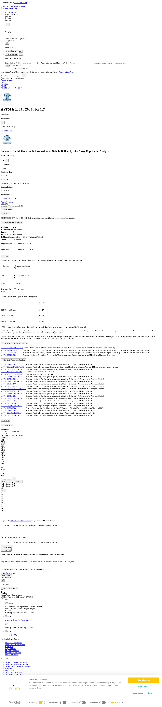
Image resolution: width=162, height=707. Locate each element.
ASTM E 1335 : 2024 (8, 198)
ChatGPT (6, 431)
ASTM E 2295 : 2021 (9, 353)
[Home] (9, 8)
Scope (6, 256)
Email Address (31, 63)
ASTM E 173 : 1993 (8, 408)
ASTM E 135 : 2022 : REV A (11, 398)
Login (8, 65)
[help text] (3, 122)
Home (3, 82)
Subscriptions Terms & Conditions (17, 664)
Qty (2, 488)
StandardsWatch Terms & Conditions (18, 666)
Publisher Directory (12, 655)
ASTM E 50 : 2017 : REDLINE (12, 367)
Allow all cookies (143, 680)
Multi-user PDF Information (15, 645)
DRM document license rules (20, 521)
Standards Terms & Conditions (16, 662)
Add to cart (8, 209)
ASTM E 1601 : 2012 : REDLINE (13, 389)
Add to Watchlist (7, 130)
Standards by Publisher (13, 653)
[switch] (63, 702)
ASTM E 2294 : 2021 (9, 355)
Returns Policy (10, 668)
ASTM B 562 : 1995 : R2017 (11, 372)
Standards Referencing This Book (14, 360)
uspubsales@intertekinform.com (16, 620)
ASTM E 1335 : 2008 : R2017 (11, 88)
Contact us (9, 647)
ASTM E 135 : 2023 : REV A (11, 381)
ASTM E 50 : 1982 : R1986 (11, 413)
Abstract (6, 214)
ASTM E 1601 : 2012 (9, 396)
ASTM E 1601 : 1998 (9, 384)
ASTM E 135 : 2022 (8, 410)
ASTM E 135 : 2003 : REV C (11, 406)
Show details (115, 703)
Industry (6, 420)
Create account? (16, 65)
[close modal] (7, 43)
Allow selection (144, 687)
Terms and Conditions (13, 674)
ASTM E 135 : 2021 (8, 401)
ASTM (3, 86)
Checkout (7, 550)
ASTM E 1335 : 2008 (25, 249)
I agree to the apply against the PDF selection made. (29, 521)
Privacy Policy (10, 670)
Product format (6, 479)
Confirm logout (17, 51)
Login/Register (13, 54)
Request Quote (6, 575)
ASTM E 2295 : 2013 (9, 350)
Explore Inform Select (66, 72)
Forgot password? (120, 63)
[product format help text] (14, 478)
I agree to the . (14, 537)
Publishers (4, 84)
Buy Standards (10, 12)
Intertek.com (23, 6)
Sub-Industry (8, 425)
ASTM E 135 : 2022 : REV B (11, 394)
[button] (4, 437)
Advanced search (7, 80)
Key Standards (10, 649)
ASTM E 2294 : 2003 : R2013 (12, 348)
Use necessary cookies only (143, 693)
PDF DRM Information (13, 643)
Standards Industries (12, 651)
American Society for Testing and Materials (16, 183)
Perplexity (15, 431)
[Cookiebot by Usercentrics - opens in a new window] (14, 702)
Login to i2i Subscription (9, 6)
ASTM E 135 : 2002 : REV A (11, 391)
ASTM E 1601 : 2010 (9, 386)
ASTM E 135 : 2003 (8, 403)
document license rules (18, 537)
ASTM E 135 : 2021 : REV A (11, 369)
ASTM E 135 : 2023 (8, 364)
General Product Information (13, 223)
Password (85, 63)
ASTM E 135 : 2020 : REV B (11, 415)
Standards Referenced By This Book (15, 343)
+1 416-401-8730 (20, 3)
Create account (11, 573)
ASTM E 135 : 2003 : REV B (11, 377)
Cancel (8, 51)
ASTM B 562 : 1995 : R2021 (11, 374)
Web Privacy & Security (13, 672)
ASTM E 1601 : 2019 (9, 379)
